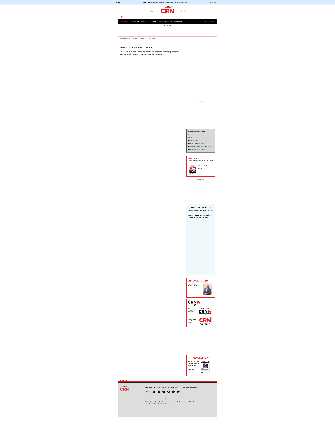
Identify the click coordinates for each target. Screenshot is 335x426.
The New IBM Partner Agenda (192, 285)
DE (177, 11)
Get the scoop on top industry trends (192, 311)
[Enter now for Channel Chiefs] (193, 174)
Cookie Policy (170, 398)
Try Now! (213, 2)
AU (157, 11)
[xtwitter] (163, 391)
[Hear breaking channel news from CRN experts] (205, 321)
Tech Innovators (178, 21)
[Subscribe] (205, 373)
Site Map (178, 398)
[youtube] (168, 391)
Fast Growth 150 (135, 21)
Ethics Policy (176, 387)
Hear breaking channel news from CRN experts (192, 320)
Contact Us (166, 387)
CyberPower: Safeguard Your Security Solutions (200, 146)
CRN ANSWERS (155, 17)
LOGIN (212, 21)
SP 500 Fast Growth (155, 21)
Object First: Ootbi (193, 140)
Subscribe (191, 369)
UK (181, 11)
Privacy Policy (161, 398)
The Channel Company (190, 387)
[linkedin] (159, 391)
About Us (156, 387)
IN (154, 11)
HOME (122, 38)
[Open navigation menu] (122, 17)
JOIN (204, 21)
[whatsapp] (178, 391)
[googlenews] (173, 391)
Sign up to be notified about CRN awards (200, 160)
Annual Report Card (167, 21)
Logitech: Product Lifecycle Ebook (197, 149)
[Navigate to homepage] (167, 13)
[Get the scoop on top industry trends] (205, 312)
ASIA (151, 11)
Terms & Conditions (150, 398)
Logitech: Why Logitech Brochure (197, 143)
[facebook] (154, 391)
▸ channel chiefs (130, 38)
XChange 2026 (144, 21)
